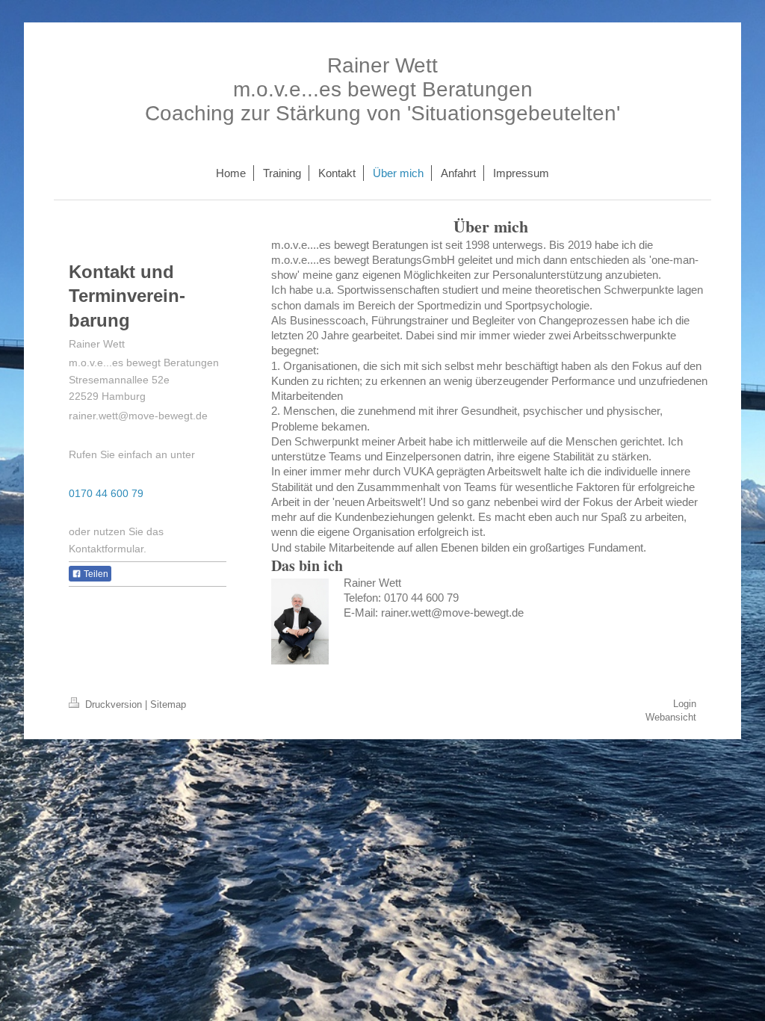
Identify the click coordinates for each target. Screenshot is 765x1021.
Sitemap (168, 704)
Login (684, 703)
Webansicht (670, 717)
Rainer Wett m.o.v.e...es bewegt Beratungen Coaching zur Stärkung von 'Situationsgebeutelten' (382, 89)
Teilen (94, 574)
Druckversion (113, 704)
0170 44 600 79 (106, 493)
